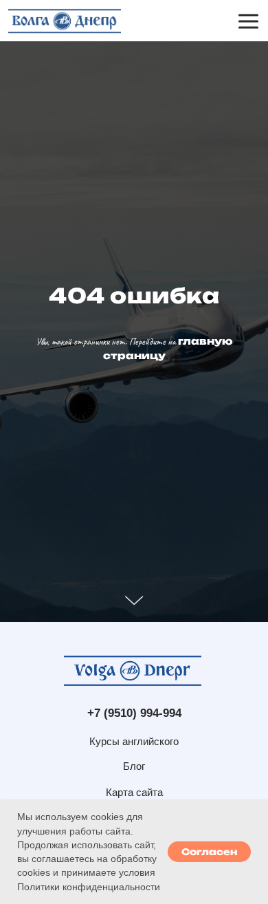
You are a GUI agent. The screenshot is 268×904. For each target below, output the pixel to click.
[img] (64, 21)
